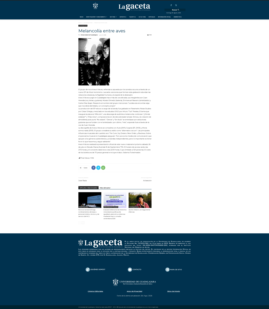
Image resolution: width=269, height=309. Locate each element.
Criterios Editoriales (95, 291)
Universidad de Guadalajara (89, 35)
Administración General (111, 207)
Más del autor (105, 188)
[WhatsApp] (103, 168)
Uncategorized (88, 22)
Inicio (80, 22)
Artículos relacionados (88, 188)
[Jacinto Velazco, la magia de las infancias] (140, 200)
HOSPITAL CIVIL (83, 207)
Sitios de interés (173, 291)
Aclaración (147, 181)
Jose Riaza (82, 181)
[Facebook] (171, 5)
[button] (176, 10)
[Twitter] (176, 5)
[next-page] (83, 222)
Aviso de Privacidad (134, 291)
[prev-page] (79, 222)
